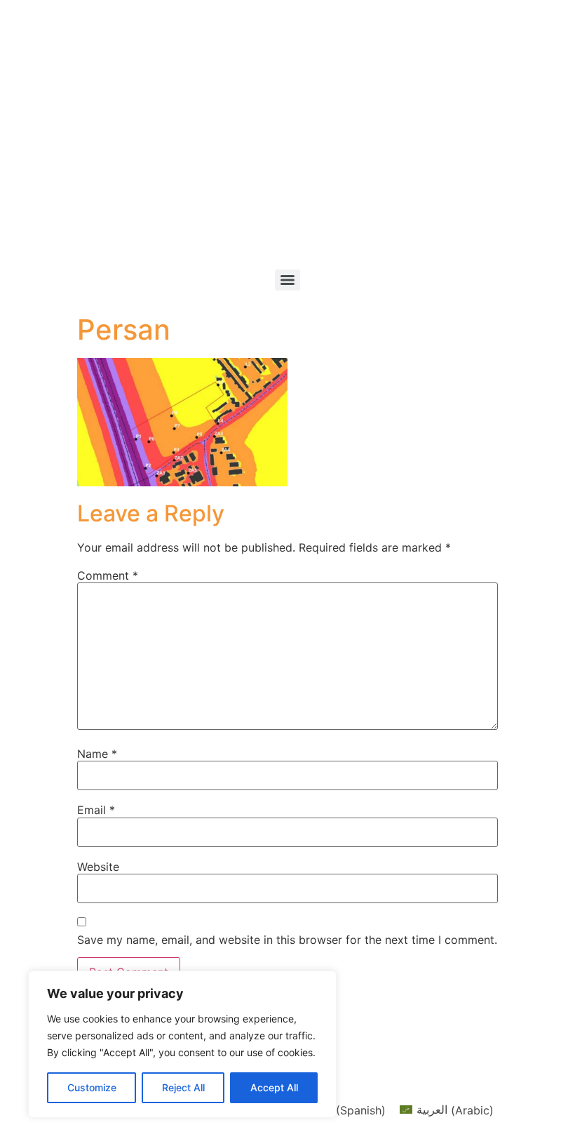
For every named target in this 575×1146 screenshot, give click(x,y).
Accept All (274, 1087)
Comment (107, 575)
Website (98, 866)
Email (96, 809)
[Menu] (287, 280)
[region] (182, 1044)
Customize (91, 1087)
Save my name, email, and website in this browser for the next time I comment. (287, 939)
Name (97, 753)
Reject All (183, 1087)
